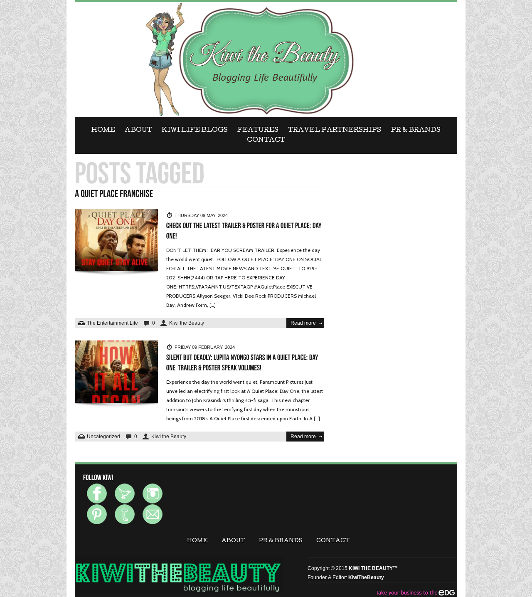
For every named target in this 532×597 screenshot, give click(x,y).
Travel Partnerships (334, 130)
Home (103, 130)
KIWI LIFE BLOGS (195, 130)
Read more (303, 323)
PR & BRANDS (416, 130)
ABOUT (138, 130)
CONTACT (266, 140)
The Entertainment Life (112, 323)
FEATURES (257, 130)
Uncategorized (103, 436)
